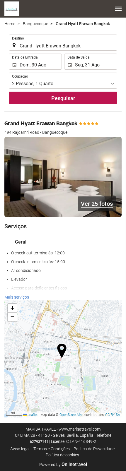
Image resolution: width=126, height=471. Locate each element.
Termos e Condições (51, 448)
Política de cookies (62, 455)
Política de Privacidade (94, 448)
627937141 (39, 442)
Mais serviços (16, 297)
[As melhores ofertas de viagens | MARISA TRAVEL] (11, 9)
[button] (118, 9)
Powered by (63, 464)
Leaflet (32, 415)
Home (9, 23)
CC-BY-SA (112, 415)
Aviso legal (20, 448)
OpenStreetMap (71, 415)
